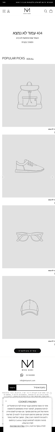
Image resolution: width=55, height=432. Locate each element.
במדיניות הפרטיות (17, 426)
